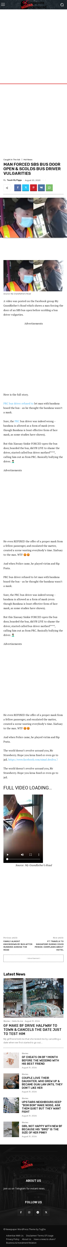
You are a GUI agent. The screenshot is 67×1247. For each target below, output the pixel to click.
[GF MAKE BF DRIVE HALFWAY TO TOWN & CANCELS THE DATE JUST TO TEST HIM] (33, 998)
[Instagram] (29, 1212)
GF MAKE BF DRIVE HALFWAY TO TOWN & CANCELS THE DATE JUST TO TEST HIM (32, 1030)
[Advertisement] (33, 42)
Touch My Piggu (14, 180)
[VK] (41, 187)
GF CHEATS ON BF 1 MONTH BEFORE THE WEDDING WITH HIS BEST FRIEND (40, 1060)
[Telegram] (37, 1212)
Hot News (28, 160)
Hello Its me (17, 1021)
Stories (6, 1021)
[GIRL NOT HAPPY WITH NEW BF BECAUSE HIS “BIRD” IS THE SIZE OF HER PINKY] (11, 1129)
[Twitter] (25, 187)
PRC (17, 421)
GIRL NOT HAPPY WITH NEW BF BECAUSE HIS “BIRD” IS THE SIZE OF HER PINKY (42, 1129)
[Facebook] (17, 187)
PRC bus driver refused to (18, 403)
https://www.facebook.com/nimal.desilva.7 (33, 759)
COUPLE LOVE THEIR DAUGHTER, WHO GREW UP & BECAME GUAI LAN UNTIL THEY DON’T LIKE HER (42, 1082)
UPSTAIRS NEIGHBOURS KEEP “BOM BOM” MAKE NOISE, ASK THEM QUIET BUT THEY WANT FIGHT (42, 1107)
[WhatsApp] (49, 187)
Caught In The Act (11, 160)
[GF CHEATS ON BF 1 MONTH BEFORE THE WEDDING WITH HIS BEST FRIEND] (11, 1060)
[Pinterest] (33, 187)
